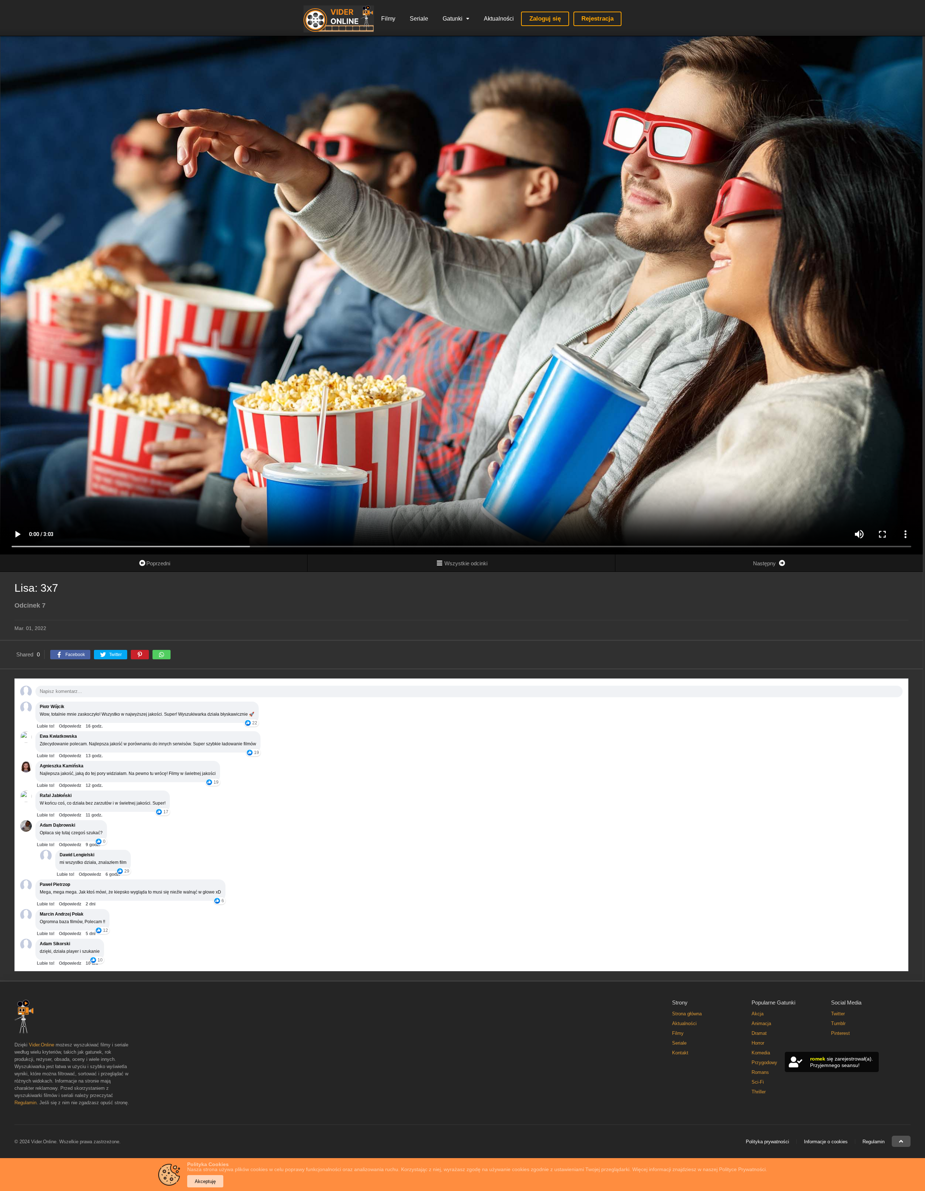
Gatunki (452, 19)
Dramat (759, 1033)
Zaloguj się (545, 18)
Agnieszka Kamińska (61, 766)
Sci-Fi (758, 1082)
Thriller (759, 1091)
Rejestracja (597, 18)
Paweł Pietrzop (55, 884)
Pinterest (840, 1033)
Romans (760, 1072)
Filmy (388, 19)
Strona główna (687, 1013)
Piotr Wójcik (52, 706)
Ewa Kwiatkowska (58, 736)
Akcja (757, 1013)
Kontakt (680, 1052)
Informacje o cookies (826, 1141)
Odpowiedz (70, 726)
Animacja (761, 1023)
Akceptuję (205, 1181)
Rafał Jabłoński (56, 795)
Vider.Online (41, 1045)
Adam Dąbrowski (57, 825)
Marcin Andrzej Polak (61, 914)
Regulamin (25, 1102)
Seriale (419, 19)
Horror (758, 1043)
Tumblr (838, 1023)
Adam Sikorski (55, 944)
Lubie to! (46, 726)
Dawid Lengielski (77, 855)
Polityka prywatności (767, 1141)
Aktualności (499, 19)
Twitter (838, 1013)
